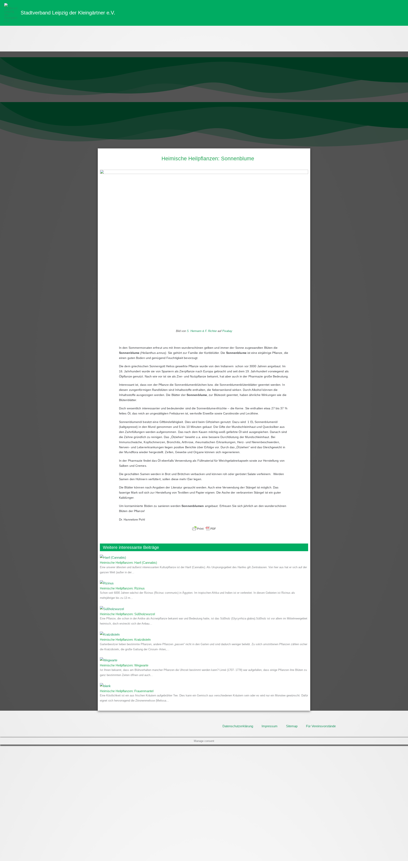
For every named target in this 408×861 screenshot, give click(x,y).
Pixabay (227, 331)
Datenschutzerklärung (237, 726)
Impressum (270, 726)
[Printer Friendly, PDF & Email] (204, 528)
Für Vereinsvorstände (321, 726)
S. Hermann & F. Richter (202, 331)
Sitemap (292, 726)
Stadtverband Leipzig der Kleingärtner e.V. (68, 13)
